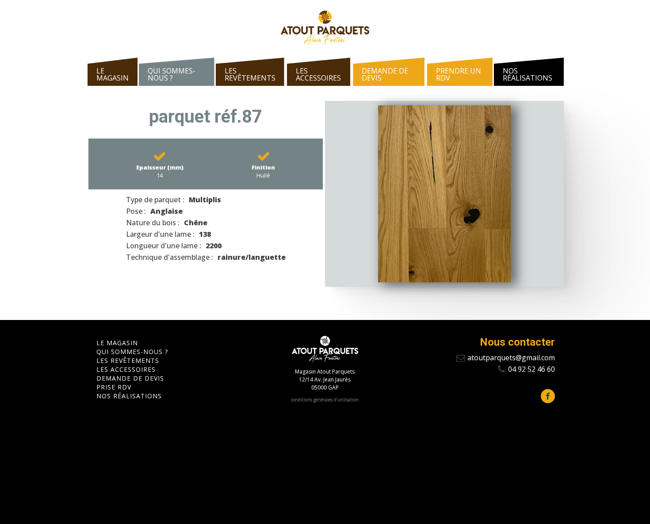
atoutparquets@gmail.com (511, 357)
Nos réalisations (527, 74)
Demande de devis (385, 74)
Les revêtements (250, 74)
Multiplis (205, 199)
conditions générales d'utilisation (325, 400)
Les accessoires (318, 74)
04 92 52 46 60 (531, 369)
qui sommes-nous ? (171, 74)
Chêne (195, 222)
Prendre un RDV (458, 74)
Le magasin (112, 74)
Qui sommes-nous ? (132, 352)
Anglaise (166, 211)
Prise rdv (113, 387)
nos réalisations (129, 396)
